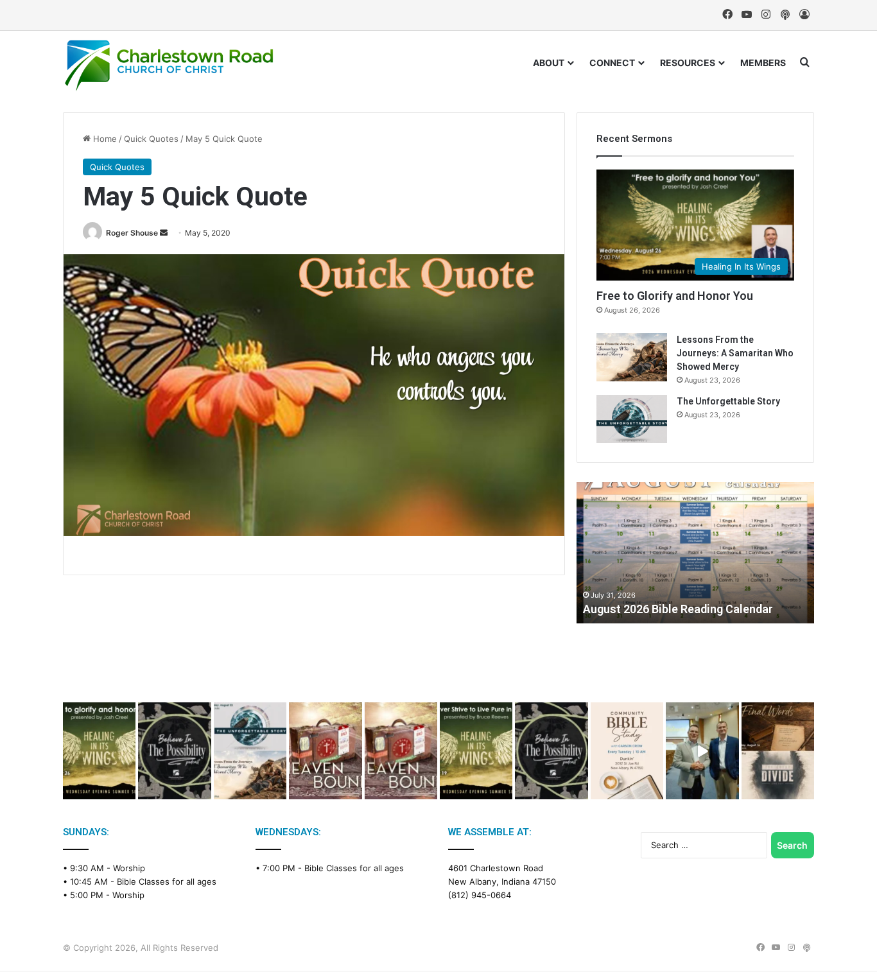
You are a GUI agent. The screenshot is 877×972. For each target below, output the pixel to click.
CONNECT (612, 62)
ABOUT (548, 62)
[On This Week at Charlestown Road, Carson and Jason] (401, 750)
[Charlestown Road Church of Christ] (169, 65)
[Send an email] (164, 233)
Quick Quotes (151, 139)
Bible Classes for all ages (166, 881)
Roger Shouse (132, 233)
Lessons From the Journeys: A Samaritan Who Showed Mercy (735, 353)
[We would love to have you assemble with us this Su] (250, 750)
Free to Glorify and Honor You (674, 295)
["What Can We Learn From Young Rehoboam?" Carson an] (325, 750)
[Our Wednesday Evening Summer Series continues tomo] (476, 750)
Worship (129, 868)
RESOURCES (687, 62)
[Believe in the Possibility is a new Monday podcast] (174, 750)
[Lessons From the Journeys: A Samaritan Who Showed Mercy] (631, 357)
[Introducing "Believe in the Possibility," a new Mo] (551, 750)
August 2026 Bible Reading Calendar (678, 609)
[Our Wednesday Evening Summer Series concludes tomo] (99, 750)
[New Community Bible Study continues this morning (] (627, 750)
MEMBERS (763, 62)
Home (104, 139)
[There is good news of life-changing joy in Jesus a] (702, 750)
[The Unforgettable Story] (631, 419)
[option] (695, 552)
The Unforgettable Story (728, 401)
